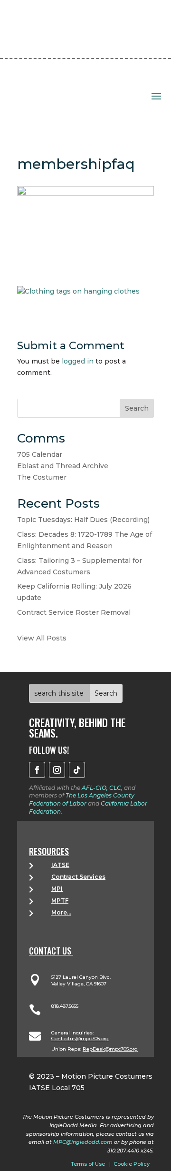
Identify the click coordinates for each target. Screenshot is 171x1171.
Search (137, 408)
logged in (78, 361)
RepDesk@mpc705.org (110, 1049)
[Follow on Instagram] (57, 770)
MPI (57, 888)
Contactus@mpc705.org (80, 1038)
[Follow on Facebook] (37, 770)
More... (61, 912)
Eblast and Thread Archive (62, 466)
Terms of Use (88, 1164)
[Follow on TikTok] (77, 770)
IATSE (60, 864)
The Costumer (41, 477)
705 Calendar (39, 454)
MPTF (59, 900)
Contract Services (78, 876)
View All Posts (41, 638)
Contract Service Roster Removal (74, 612)
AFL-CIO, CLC (101, 787)
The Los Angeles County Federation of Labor (81, 799)
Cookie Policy (132, 1164)
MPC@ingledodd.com (83, 1142)
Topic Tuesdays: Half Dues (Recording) (83, 519)
